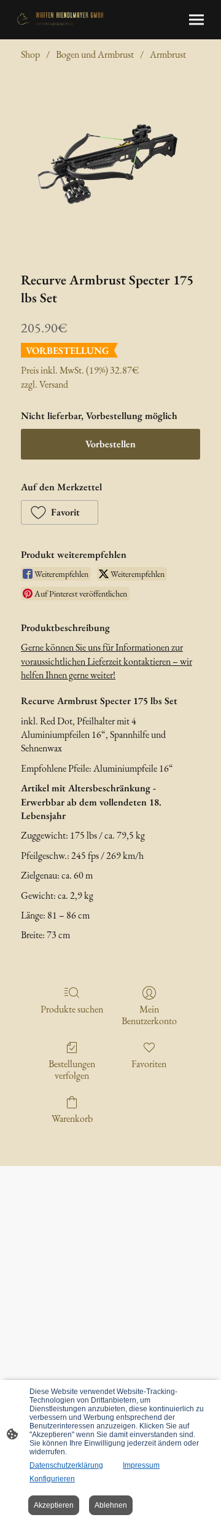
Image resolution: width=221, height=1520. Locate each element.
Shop (30, 54)
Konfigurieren (52, 1479)
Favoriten (148, 1063)
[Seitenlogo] (60, 19)
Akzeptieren (54, 1505)
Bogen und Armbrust (95, 54)
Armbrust (168, 54)
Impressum (141, 1465)
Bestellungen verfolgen (71, 1069)
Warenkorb (72, 1118)
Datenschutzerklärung (66, 1465)
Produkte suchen (72, 1009)
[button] (59, 512)
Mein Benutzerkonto (149, 1015)
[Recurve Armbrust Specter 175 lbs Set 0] (111, 163)
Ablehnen (111, 1505)
